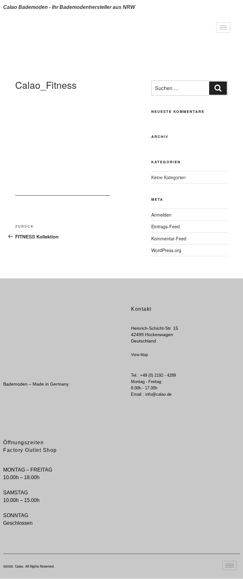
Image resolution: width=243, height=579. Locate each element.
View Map (139, 355)
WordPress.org (166, 250)
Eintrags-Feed (165, 226)
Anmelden (161, 214)
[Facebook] (4, 412)
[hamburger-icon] (223, 27)
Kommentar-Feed (168, 238)
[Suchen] (218, 88)
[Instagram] (15, 412)
